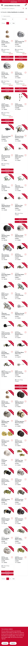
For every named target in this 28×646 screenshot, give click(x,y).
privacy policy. (12, 635)
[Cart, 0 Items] (25, 5)
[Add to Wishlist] (12, 41)
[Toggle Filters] (26, 19)
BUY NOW (7, 59)
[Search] (23, 8)
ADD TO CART (7, 56)
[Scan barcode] (26, 8)
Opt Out (13, 643)
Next (14, 23)
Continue (5, 643)
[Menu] (2, 5)
